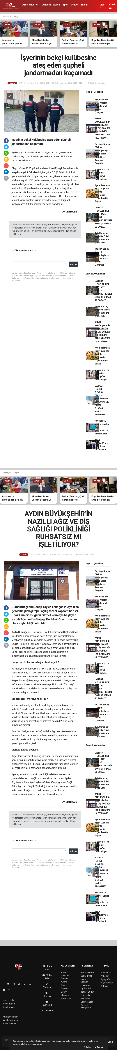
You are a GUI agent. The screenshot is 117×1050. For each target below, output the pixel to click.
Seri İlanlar (86, 998)
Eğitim (84, 4)
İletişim (49, 1010)
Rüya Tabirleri (107, 982)
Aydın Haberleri (30, 4)
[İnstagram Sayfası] (15, 984)
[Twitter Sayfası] (9, 984)
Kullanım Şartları (10, 1017)
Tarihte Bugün (87, 992)
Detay (88, 1047)
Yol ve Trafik (86, 976)
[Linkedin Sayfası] (26, 984)
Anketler (104, 976)
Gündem (46, 4)
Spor (65, 4)
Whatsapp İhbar (10, 1020)
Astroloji (104, 986)
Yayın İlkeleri (9, 1003)
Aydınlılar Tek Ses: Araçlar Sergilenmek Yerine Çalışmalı (101, 106)
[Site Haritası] (5, 990)
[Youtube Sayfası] (20, 984)
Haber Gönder (9, 1023)
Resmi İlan (66, 998)
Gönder (73, 264)
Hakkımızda (8, 1000)
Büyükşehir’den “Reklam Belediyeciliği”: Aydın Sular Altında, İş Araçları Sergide (102, 154)
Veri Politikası (9, 1007)
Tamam (100, 1047)
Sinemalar (85, 995)
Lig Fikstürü (86, 988)
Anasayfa (6, 16)
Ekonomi (65, 995)
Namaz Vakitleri (84, 980)
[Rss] (31, 984)
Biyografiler (106, 979)
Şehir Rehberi (87, 1002)
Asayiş (56, 4)
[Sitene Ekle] (10, 990)
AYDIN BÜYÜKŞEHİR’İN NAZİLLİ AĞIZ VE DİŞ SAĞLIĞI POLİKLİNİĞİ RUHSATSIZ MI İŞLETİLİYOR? (102, 128)
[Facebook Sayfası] (4, 984)
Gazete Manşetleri (86, 1006)
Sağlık (16, 473)
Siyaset (74, 4)
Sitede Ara (105, 972)
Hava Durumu (87, 972)
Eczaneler (85, 985)
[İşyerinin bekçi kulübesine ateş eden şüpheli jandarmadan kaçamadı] (41, 111)
